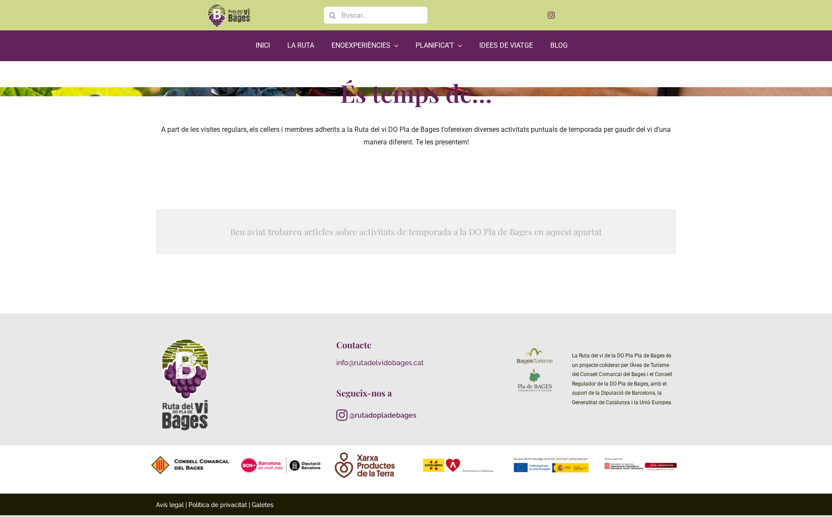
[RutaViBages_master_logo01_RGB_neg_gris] (185, 338)
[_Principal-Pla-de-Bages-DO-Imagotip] (535, 370)
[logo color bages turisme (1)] (535, 349)
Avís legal (170, 504)
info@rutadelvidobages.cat (380, 363)
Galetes (262, 504)
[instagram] (551, 15)
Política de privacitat (217, 504)
